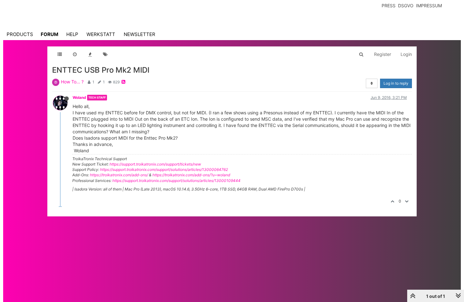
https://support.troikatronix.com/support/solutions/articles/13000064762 (164, 169)
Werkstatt (100, 34)
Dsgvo (405, 5)
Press (389, 5)
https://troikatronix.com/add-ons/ (119, 174)
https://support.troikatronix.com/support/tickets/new (155, 164)
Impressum (429, 5)
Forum (49, 34)
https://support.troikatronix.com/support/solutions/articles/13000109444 (176, 180)
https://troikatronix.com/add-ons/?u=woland (191, 174)
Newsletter (139, 34)
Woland (79, 97)
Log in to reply (396, 83)
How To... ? (72, 81)
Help (72, 34)
